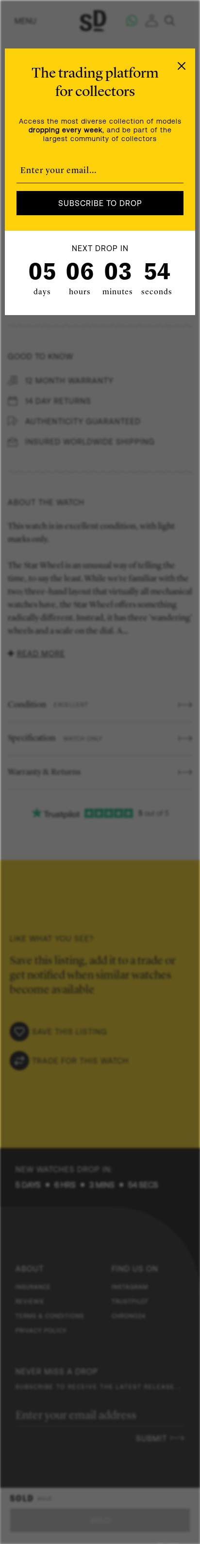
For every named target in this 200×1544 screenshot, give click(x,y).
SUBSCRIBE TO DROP (100, 203)
